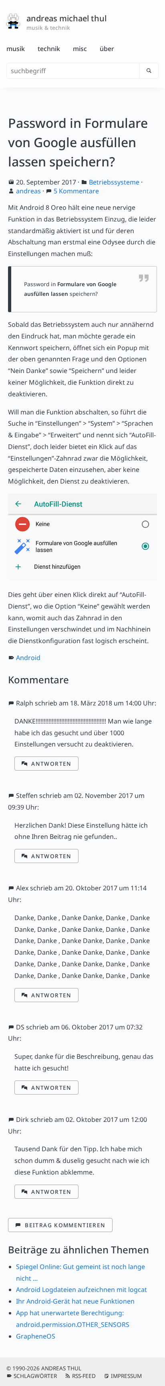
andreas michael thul (66, 18)
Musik (15, 48)
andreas (28, 191)
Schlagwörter (35, 1376)
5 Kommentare (76, 191)
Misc (80, 48)
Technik (49, 48)
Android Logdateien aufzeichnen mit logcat (81, 1289)
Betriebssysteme (114, 182)
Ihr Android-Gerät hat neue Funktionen (75, 1301)
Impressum (126, 1376)
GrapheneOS (35, 1336)
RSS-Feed (84, 1376)
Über (107, 48)
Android (28, 657)
